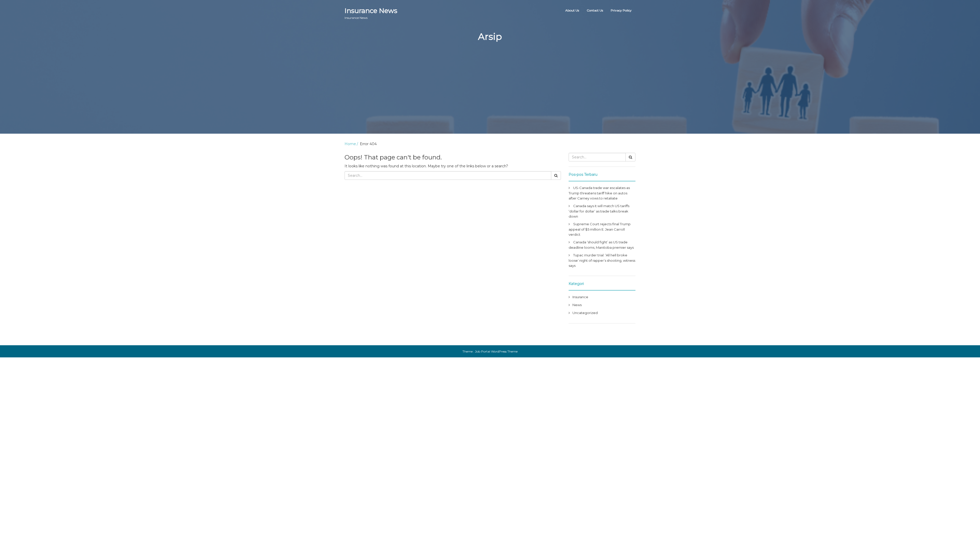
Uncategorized (585, 313)
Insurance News (371, 13)
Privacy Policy (621, 10)
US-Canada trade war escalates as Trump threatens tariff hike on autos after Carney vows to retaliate (599, 193)
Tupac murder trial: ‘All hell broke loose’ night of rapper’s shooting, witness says (602, 260)
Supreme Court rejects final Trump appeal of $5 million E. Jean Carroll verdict (600, 229)
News (577, 305)
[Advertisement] (490, 98)
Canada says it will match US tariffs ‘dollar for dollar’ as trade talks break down (599, 211)
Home (350, 144)
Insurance (580, 297)
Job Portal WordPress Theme (496, 351)
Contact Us (595, 10)
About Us (572, 10)
